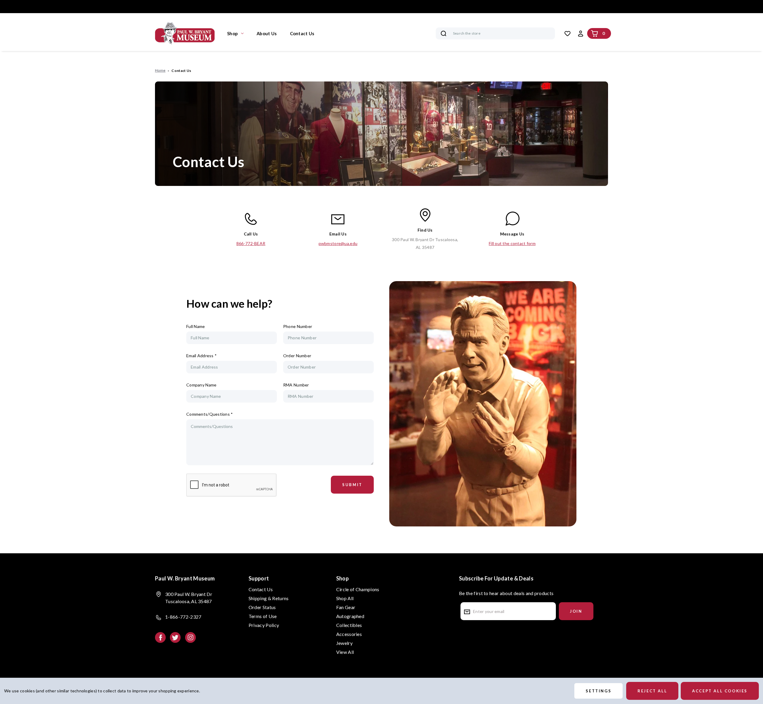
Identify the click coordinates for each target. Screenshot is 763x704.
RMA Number (296, 384)
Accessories (349, 634)
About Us (267, 33)
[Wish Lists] (567, 33)
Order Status (262, 607)
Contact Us (302, 33)
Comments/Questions (209, 414)
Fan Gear (346, 607)
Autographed (350, 616)
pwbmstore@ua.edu (338, 243)
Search (443, 33)
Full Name (195, 326)
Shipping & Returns (269, 598)
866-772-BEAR (250, 243)
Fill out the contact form (512, 243)
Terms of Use (263, 616)
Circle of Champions (357, 589)
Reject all (652, 690)
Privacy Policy (264, 625)
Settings (598, 690)
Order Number (297, 355)
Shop (232, 33)
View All (345, 652)
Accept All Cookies (720, 690)
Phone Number (297, 326)
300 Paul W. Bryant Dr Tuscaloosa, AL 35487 (425, 243)
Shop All (345, 598)
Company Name (201, 384)
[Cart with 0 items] (594, 33)
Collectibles (349, 625)
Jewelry (344, 643)
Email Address (201, 355)
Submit (352, 484)
